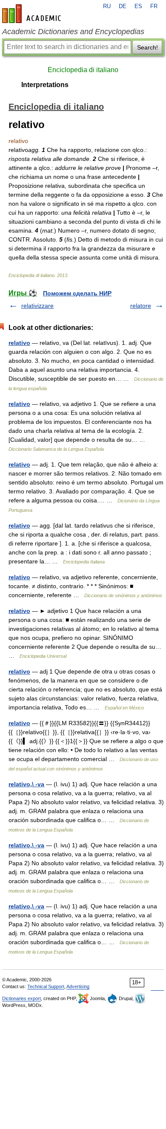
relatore (140, 305)
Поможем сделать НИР (77, 293)
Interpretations (45, 84)
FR (153, 6)
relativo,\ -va (26, 784)
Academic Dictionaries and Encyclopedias (73, 31)
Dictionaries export (21, 998)
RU (107, 6)
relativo (19, 342)
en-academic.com (32, 13)
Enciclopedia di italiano (83, 69)
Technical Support (45, 986)
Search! (147, 47)
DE (122, 6)
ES (138, 6)
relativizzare (37, 305)
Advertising (77, 986)
